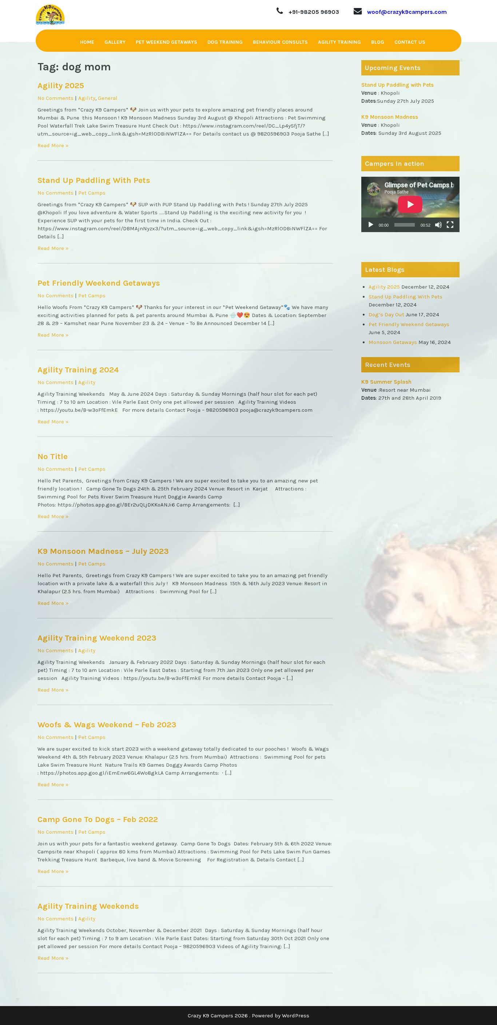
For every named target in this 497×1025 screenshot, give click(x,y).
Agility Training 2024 (78, 370)
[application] (410, 204)
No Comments (55, 98)
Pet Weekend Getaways (166, 42)
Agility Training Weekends (88, 906)
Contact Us (409, 42)
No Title (52, 456)
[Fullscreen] (450, 224)
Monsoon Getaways (393, 342)
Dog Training (225, 42)
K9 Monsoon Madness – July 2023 (103, 551)
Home (87, 42)
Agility (86, 98)
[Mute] (438, 224)
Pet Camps (92, 192)
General (108, 98)
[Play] (370, 224)
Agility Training (339, 42)
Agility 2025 (60, 85)
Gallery (115, 42)
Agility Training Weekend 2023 (96, 638)
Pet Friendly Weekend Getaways (98, 283)
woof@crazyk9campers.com (407, 11)
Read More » (53, 145)
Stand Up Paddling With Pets (93, 180)
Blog (377, 42)
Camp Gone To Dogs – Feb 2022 (97, 819)
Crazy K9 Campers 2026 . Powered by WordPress (248, 1015)
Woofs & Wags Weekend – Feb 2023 (106, 724)
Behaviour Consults (280, 42)
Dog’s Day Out (386, 314)
